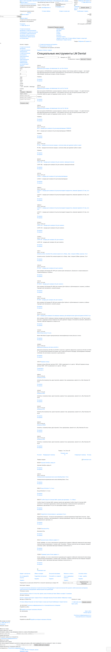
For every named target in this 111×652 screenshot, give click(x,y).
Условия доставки (51, 593)
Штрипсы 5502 (41, 439)
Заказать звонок (85, 7)
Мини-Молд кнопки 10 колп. (44, 333)
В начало (39, 454)
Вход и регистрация (25, 0)
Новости (31, 593)
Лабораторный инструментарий (24, 63)
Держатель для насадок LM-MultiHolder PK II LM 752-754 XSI (52, 88)
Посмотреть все (87, 459)
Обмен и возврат (61, 593)
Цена (21, 68)
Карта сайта (75, 603)
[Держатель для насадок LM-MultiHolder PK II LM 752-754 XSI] (64, 84)
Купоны (29, 12)
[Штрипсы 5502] (64, 435)
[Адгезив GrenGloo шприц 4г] (64, 461)
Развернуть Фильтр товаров (44, 50)
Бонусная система (33, 601)
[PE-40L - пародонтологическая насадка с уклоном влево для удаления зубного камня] (64, 140)
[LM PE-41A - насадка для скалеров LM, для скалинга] (64, 221)
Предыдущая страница (49, 454)
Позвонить (51, 27)
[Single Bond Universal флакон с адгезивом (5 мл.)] (64, 512)
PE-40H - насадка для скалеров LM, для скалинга (49, 299)
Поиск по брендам (43, 597)
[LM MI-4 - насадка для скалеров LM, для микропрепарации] (64, 172)
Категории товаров (34, 597)
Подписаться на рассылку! (84, 582)
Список (89, 59)
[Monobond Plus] (64, 527)
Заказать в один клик (61, 38)
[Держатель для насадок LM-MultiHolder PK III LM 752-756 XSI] (64, 104)
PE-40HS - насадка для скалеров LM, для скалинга (50, 284)
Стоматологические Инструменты (63, 588)
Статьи (35, 593)
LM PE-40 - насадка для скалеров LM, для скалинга (50, 239)
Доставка (32, 0)
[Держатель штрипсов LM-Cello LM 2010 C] (64, 343)
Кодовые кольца (45, 361)
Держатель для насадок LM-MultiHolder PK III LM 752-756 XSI (52, 108)
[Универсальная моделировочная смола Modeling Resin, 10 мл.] (64, 472)
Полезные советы (52, 0)
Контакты (45, 0)
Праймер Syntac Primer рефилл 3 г (50, 554)
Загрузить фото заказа (62, 0)
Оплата (37, 0)
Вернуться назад (4, 628)
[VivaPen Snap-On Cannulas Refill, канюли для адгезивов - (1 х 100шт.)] (64, 498)
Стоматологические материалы (25, 47)
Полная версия (87, 612)
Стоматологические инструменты (25, 54)
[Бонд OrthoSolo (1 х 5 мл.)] (64, 486)
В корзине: (22, 24)
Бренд (21, 85)
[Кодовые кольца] (64, 360)
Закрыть (22, 65)
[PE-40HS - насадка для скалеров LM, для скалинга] (64, 279)
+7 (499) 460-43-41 (86, 2)
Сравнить (87, 0)
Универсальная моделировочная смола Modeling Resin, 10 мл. (53, 477)
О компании (69, 593)
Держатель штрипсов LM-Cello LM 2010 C (48, 347)
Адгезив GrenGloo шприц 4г (48, 462)
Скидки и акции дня (64, 11)
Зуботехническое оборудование (24, 60)
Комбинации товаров (82, 11)
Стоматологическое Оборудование (45, 588)
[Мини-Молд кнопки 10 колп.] (64, 328)
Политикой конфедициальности (9, 638)
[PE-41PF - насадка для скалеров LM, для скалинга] (64, 263)
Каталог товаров (24, 597)
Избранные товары (67, 597)
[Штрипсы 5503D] (64, 420)
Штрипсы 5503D (41, 425)
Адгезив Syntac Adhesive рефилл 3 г (50, 540)
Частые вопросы (24, 593)
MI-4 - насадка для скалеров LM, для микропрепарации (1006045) (54, 128)
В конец (89, 454)
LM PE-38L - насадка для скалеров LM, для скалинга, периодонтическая (55, 162)
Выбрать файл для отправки (42, 644)
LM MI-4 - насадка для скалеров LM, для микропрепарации (52, 176)
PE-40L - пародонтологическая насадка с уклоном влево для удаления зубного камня (59, 145)
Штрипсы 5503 (41, 393)
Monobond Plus (45, 528)
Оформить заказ (24, 651)
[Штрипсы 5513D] (64, 373)
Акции (50, 601)
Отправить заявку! (39, 633)
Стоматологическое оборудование (25, 50)
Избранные (81, 0)
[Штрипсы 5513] (64, 404)
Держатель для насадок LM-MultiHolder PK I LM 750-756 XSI (52, 68)
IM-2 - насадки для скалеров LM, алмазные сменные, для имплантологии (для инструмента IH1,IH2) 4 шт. (64, 315)
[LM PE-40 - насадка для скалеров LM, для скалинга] (64, 235)
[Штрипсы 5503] (64, 389)
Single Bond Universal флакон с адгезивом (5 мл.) (53, 514)
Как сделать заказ (42, 593)
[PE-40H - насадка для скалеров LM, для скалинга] (64, 295)
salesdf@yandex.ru (46, 7)
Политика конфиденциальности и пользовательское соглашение (43, 605)
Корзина (51, 597)
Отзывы (41, 0)
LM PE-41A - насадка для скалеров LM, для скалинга (50, 225)
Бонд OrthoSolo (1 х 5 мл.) (47, 488)
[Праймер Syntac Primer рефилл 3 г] (64, 553)
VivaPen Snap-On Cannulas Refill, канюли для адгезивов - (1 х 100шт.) (58, 499)
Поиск (57, 4)
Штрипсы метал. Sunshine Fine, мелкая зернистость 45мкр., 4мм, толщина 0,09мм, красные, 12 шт (62, 253)
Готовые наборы (46, 11)
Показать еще (64, 453)
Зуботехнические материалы (24, 57)
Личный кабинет (60, 29)
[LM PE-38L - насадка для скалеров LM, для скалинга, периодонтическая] (64, 157)
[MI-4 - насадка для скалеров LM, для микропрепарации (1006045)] (64, 124)
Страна (22, 88)
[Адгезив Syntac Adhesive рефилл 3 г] (64, 538)
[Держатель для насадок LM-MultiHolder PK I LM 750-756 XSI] (64, 64)
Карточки (83, 59)
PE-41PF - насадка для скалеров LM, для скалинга (50, 268)
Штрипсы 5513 (41, 409)
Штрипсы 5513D (41, 377)
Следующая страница (80, 454)
